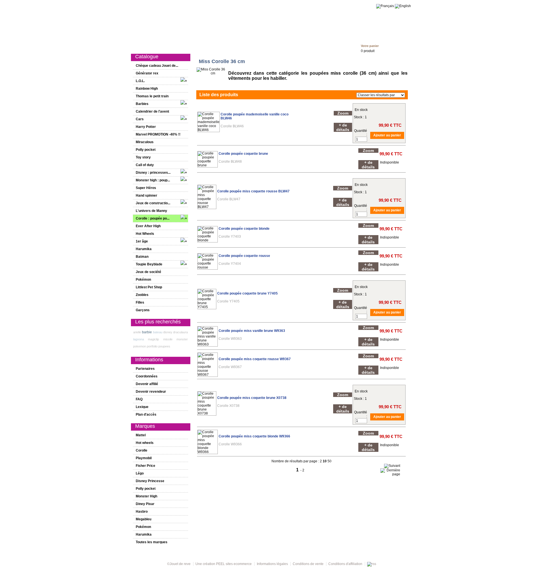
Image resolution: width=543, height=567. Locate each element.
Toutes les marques (151, 542)
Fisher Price (145, 466)
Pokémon (143, 280)
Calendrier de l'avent (152, 111)
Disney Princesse (150, 481)
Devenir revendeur (151, 392)
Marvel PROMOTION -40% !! (158, 134)
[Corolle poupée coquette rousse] (207, 267)
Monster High (146, 496)
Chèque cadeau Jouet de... (157, 66)
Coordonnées (147, 376)
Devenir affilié (147, 384)
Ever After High (148, 226)
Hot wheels (145, 443)
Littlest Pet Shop (149, 287)
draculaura (180, 332)
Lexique (142, 407)
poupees (164, 346)
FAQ (139, 399)
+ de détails (342, 127)
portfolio (152, 346)
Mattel (141, 435)
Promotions (199, 46)
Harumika (144, 249)
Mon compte (312, 46)
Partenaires (145, 369)
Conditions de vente (308, 564)
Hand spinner (146, 195)
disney (167, 332)
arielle (137, 332)
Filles (237, 46)
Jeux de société (148, 272)
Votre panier (370, 46)
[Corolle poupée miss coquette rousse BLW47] (206, 207)
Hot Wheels (145, 234)
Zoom (342, 113)
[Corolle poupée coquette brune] (207, 165)
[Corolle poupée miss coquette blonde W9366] (207, 452)
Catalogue (151, 46)
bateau (157, 332)
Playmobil (144, 458)
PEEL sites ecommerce (234, 564)
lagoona (138, 339)
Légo (140, 473)
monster (182, 339)
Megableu (143, 519)
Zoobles (142, 295)
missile (168, 339)
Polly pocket (146, 150)
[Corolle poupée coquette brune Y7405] (206, 307)
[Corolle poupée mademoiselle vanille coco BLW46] (208, 130)
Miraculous (145, 142)
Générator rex (147, 73)
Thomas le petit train (152, 96)
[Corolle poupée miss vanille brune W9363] (207, 344)
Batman (142, 257)
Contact (334, 46)
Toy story (143, 157)
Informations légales (272, 564)
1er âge (221, 46)
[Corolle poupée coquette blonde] (207, 240)
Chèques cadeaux (281, 46)
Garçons (254, 46)
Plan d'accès (146, 414)
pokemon (139, 346)
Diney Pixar (145, 504)
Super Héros (146, 188)
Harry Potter (146, 127)
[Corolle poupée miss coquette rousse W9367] (207, 375)
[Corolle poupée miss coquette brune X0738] (206, 413)
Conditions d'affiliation (345, 564)
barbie (147, 332)
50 (329, 461)
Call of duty (145, 165)
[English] (403, 6)
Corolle (141, 450)
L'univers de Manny (151, 211)
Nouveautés (174, 46)
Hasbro (142, 512)
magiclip (153, 339)
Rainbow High (147, 89)
